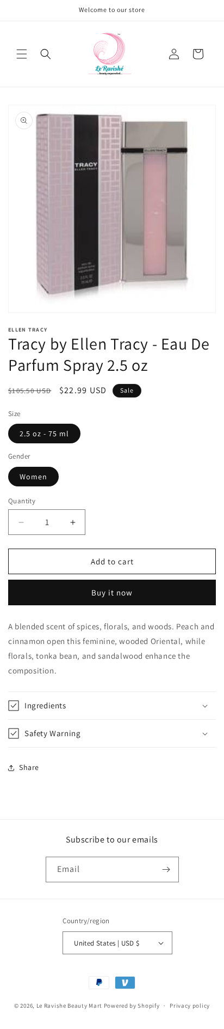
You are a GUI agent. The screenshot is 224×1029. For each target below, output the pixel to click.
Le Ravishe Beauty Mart (69, 1005)
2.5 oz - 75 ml (44, 433)
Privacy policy (190, 1005)
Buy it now (112, 592)
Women (33, 477)
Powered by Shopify (132, 1005)
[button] (22, 54)
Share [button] (29, 767)
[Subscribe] (166, 869)
